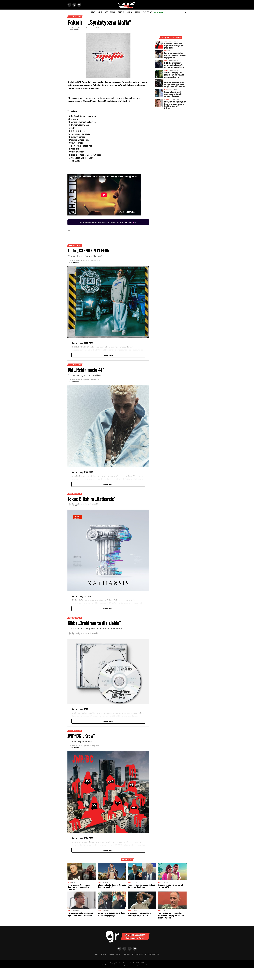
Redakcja (76, 30)
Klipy (106, 12)
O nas (96, 954)
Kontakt (118, 954)
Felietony (121, 12)
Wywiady (112, 12)
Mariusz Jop (77, 635)
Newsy (93, 12)
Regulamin (127, 954)
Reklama (111, 954)
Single (100, 12)
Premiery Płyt (147, 12)
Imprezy (137, 12)
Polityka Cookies (137, 954)
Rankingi (129, 12)
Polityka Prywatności (152, 954)
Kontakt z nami (158, 12)
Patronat (103, 954)
